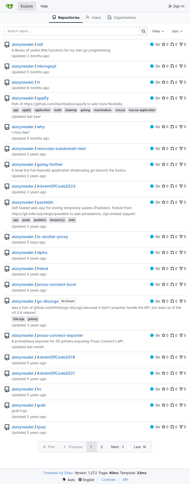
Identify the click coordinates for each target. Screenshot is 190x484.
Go (157, 44)
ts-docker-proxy (52, 236)
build (57, 110)
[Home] (9, 6)
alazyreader (23, 44)
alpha (42, 252)
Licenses (108, 479)
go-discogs (48, 301)
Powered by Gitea (58, 473)
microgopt (46, 66)
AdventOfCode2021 (56, 373)
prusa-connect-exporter (60, 335)
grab (41, 405)
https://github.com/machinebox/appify (55, 104)
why (41, 126)
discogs (18, 319)
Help (44, 6)
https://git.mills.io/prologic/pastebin (40, 214)
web (72, 220)
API (125, 479)
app (15, 110)
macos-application (142, 110)
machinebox (103, 110)
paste (26, 220)
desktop (71, 110)
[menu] (68, 480)
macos (120, 110)
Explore (27, 6)
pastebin (45, 202)
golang (85, 110)
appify (43, 98)
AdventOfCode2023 (56, 186)
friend (42, 268)
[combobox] (158, 30)
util (40, 44)
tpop (41, 426)
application (42, 110)
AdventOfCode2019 (56, 357)
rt (38, 82)
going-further (50, 164)
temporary (57, 220)
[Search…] (144, 31)
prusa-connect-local (56, 284)
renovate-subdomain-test (61, 148)
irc (39, 389)
